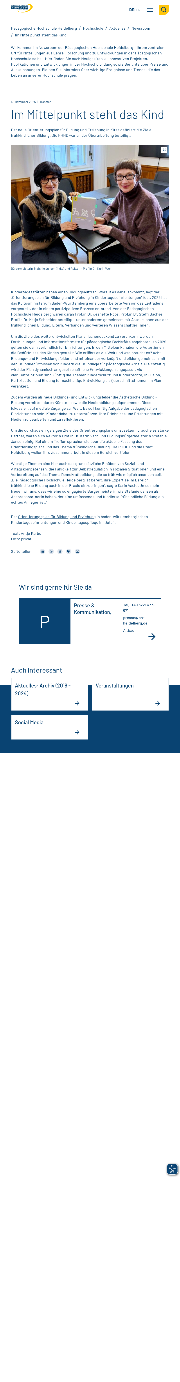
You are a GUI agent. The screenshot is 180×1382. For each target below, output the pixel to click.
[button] (90, 204)
